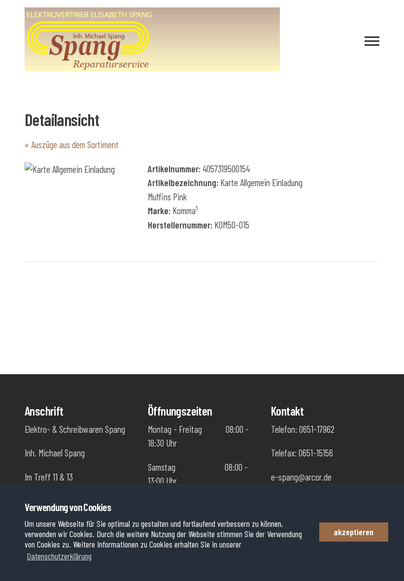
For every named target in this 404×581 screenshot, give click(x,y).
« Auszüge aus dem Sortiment (72, 144)
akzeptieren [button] (353, 531)
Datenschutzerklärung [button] (59, 555)
